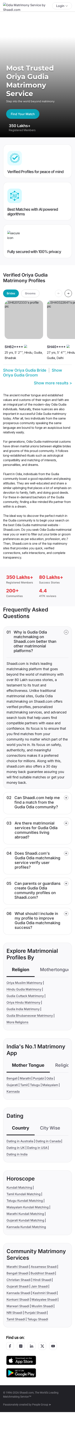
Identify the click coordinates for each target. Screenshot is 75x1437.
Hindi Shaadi (42, 1280)
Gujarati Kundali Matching (25, 1220)
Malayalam (50, 1085)
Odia (49, 1078)
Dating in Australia (20, 1141)
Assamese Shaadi (44, 1267)
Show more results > (53, 383)
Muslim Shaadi (42, 1306)
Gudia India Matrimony (23, 1009)
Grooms (30, 293)
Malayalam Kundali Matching (28, 1207)
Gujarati (12, 1085)
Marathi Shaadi (17, 1267)
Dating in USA (37, 1148)
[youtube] (53, 1346)
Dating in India (17, 1154)
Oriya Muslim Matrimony (24, 983)
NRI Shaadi (14, 1313)
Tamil (24, 1085)
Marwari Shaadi (18, 1306)
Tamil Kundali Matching (24, 1194)
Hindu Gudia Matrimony (24, 989)
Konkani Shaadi (18, 1299)
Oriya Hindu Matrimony (23, 1002)
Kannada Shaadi (18, 1293)
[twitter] (42, 1346)
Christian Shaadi (19, 1280)
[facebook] (10, 1346)
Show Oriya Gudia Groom (32, 372)
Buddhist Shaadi (43, 1273)
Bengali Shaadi (17, 1273)
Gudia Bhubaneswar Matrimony (30, 1015)
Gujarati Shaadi (18, 1286)
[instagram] (21, 1346)
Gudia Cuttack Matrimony (25, 996)
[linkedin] (31, 1346)
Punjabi (38, 1078)
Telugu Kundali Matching (25, 1201)
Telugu (35, 1085)
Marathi (25, 1078)
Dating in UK (16, 1148)
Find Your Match (23, 114)
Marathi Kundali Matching (25, 1214)
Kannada (13, 1091)
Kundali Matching (19, 1187)
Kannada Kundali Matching (26, 1227)
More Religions (17, 1022)
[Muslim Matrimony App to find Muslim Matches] (21, 1360)
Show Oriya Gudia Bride (24, 370)
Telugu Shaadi (37, 1319)
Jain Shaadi (39, 1286)
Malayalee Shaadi (44, 1299)
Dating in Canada (48, 1141)
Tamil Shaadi (16, 1319)
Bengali (12, 1078)
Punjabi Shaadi (35, 1313)
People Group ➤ (41, 1404)
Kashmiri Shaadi (44, 1293)
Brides (11, 293)
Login (60, 6)
